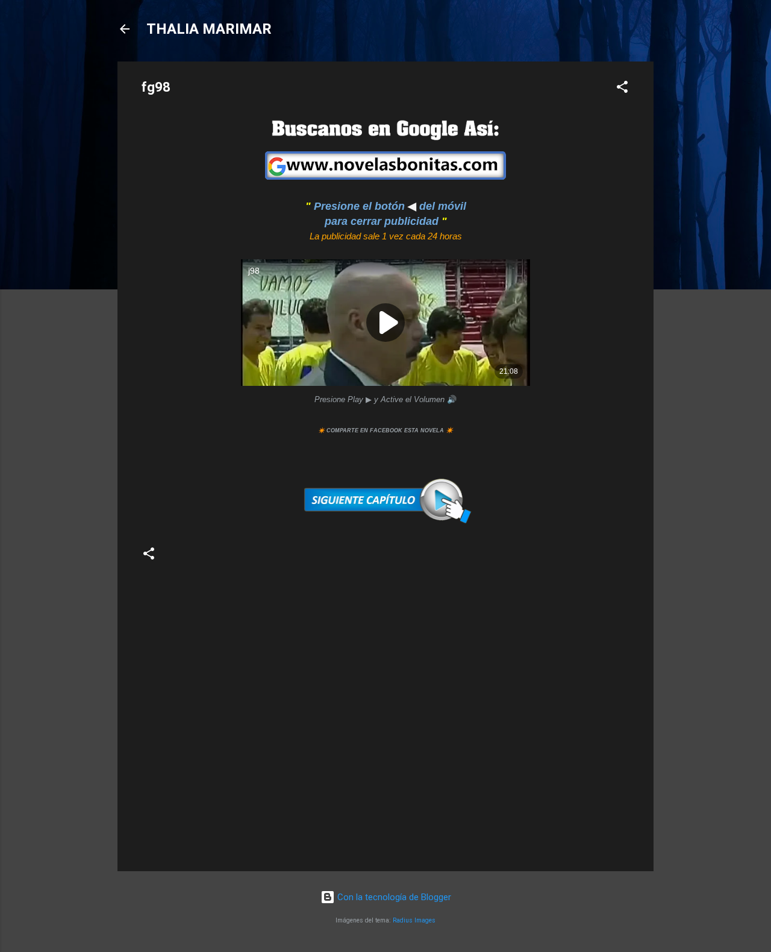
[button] (622, 89)
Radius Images (414, 920)
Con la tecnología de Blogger (393, 897)
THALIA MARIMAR (209, 28)
